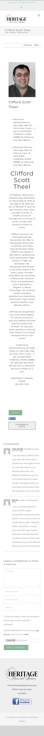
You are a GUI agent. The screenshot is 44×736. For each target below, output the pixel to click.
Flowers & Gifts (22, 425)
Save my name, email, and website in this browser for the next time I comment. (21, 620)
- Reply (20, 451)
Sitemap (22, 721)
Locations (22, 693)
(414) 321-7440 (12, 2)
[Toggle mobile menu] (39, 15)
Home (7, 32)
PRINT (15, 412)
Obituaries (13, 32)
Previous (28, 45)
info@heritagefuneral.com (27, 2)
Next (36, 45)
